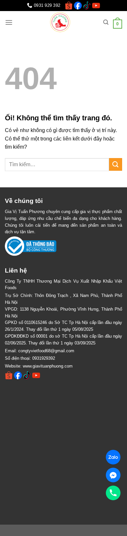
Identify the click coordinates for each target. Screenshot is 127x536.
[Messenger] (113, 475)
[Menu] (9, 22)
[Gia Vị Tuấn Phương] (60, 22)
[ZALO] (113, 457)
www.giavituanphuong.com (48, 366)
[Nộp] (115, 164)
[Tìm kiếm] (105, 22)
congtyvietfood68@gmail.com (46, 350)
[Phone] (113, 493)
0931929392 (43, 358)
